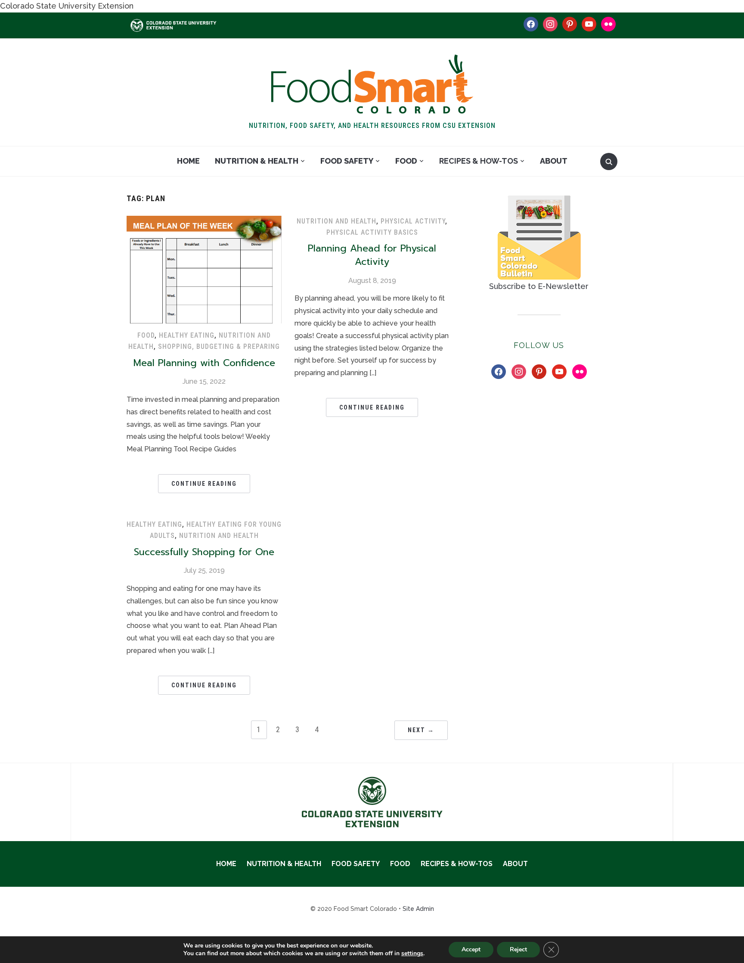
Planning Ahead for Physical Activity (372, 255)
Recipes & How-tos (478, 160)
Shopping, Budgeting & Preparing (219, 346)
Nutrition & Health (256, 160)
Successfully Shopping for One (204, 552)
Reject (518, 949)
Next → (421, 730)
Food (406, 160)
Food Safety (346, 160)
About (553, 160)
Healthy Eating (186, 335)
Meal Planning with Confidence (204, 363)
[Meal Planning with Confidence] (204, 221)
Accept (471, 949)
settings (412, 953)
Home (188, 160)
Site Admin (418, 908)
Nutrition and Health (336, 221)
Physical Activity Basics (372, 232)
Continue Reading (204, 483)
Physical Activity (413, 221)
